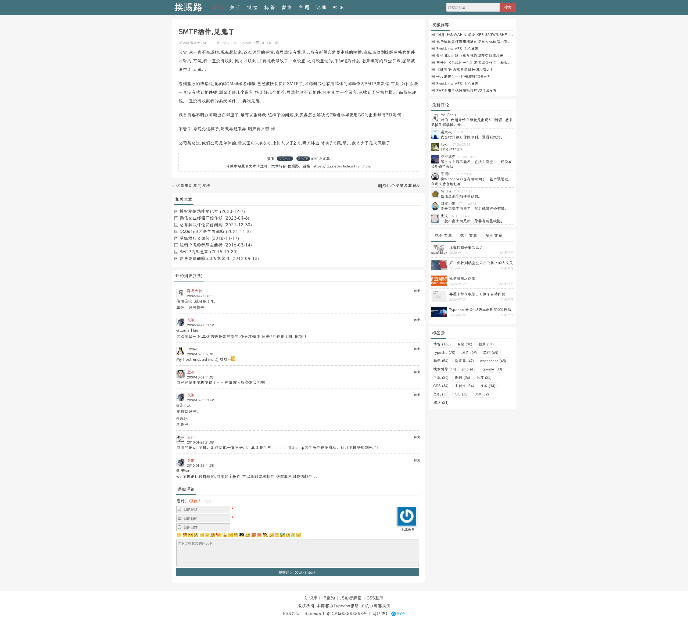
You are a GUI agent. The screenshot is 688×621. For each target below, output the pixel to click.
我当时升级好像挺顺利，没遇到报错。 (472, 137)
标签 (270, 7)
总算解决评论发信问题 (201, 224)
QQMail (284, 158)
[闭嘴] (196, 535)
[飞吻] (218, 535)
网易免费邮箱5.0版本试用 (205, 258)
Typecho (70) (444, 352)
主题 (304, 7)
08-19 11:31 (467, 115)
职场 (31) (441, 402)
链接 (253, 7)
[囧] (282, 535)
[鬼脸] (201, 535)
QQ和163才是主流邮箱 (202, 231)
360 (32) (482, 394)
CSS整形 (375, 598)
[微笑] (207, 535)
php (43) (469, 369)
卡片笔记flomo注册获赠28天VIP (463, 76)
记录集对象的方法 (193, 185)
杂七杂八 (222, 43)
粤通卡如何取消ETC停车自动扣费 (477, 294)
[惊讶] (225, 535)
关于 (236, 7)
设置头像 (408, 529)
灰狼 (191, 320)
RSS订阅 (291, 613)
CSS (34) (441, 386)
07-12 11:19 (463, 191)
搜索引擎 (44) (444, 369)
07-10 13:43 (460, 216)
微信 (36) (462, 377)
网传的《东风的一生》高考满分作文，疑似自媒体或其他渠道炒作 (490, 62)
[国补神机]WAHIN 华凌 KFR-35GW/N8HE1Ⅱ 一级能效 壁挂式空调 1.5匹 (498, 35)
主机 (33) (441, 394)
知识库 (310, 598)
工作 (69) (490, 352)
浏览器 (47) (464, 361)
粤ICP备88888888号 (346, 613)
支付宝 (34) (464, 386)
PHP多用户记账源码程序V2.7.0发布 (466, 90)
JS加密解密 (351, 598)
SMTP (303, 158)
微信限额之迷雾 (462, 278)
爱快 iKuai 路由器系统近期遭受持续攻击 (470, 55)
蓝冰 (191, 372)
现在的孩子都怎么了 (466, 247)
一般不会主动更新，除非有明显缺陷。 (472, 221)
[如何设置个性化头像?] (406, 524)
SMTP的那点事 (194, 251)
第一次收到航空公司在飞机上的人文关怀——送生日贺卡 (481, 263)
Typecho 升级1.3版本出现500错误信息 (480, 310)
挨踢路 (188, 7)
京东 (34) (487, 386)
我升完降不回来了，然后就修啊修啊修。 (474, 208)
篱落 (377, 605)
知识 (339, 7)
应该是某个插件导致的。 (461, 196)
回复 (417, 291)
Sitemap (312, 613)
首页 (218, 7)
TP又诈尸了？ (452, 149)
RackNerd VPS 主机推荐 (457, 49)
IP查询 (328, 598)
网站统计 (380, 613)
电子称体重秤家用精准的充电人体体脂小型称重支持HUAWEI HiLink (492, 42)
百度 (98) (464, 344)
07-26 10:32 (467, 157)
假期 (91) (486, 344)
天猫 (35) (484, 377)
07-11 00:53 (467, 204)
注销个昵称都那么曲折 (201, 245)
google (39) (492, 369)
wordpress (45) (493, 361)
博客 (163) (442, 344)
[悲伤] (190, 535)
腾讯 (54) (441, 361)
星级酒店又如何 (195, 238)
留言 (287, 7)
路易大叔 (194, 291)
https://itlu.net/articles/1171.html (342, 166)
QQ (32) (461, 394)
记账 (322, 7)
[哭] (293, 535)
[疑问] (179, 535)
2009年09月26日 (195, 43)
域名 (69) (469, 352)
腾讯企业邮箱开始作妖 (201, 218)
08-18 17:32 (463, 132)
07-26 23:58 (461, 145)
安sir (191, 437)
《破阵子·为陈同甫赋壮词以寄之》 (465, 69)
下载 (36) (441, 377)
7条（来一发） (270, 43)
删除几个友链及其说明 (399, 185)
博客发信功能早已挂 (199, 211)
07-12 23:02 (463, 174)
